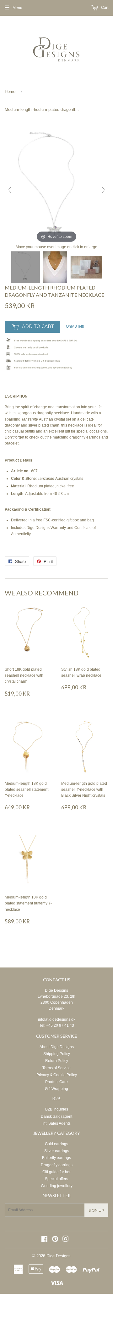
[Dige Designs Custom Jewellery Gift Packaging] (86, 267)
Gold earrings (56, 1144)
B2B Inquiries (56, 1109)
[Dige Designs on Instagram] (65, 1240)
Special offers (56, 1179)
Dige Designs (56, 990)
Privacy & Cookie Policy (56, 1075)
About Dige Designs (57, 1047)
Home (10, 91)
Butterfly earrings (56, 1158)
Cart (104, 7)
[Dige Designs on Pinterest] (55, 1240)
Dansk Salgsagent (56, 1116)
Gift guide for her (56, 1172)
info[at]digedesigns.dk (56, 1019)
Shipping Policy (56, 1054)
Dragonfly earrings (57, 1165)
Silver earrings (56, 1151)
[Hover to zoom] (56, 187)
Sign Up (96, 1210)
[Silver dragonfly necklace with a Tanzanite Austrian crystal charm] (25, 267)
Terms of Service (56, 1068)
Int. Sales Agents (56, 1123)
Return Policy (56, 1061)
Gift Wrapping (56, 1089)
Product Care (56, 1082)
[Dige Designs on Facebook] (44, 1240)
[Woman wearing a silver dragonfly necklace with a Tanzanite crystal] (55, 267)
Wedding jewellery (57, 1186)
